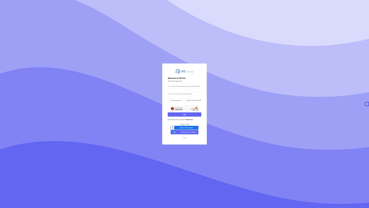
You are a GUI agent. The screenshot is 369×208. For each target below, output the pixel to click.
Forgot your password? (193, 100)
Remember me (176, 100)
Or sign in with (184, 124)
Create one (189, 120)
